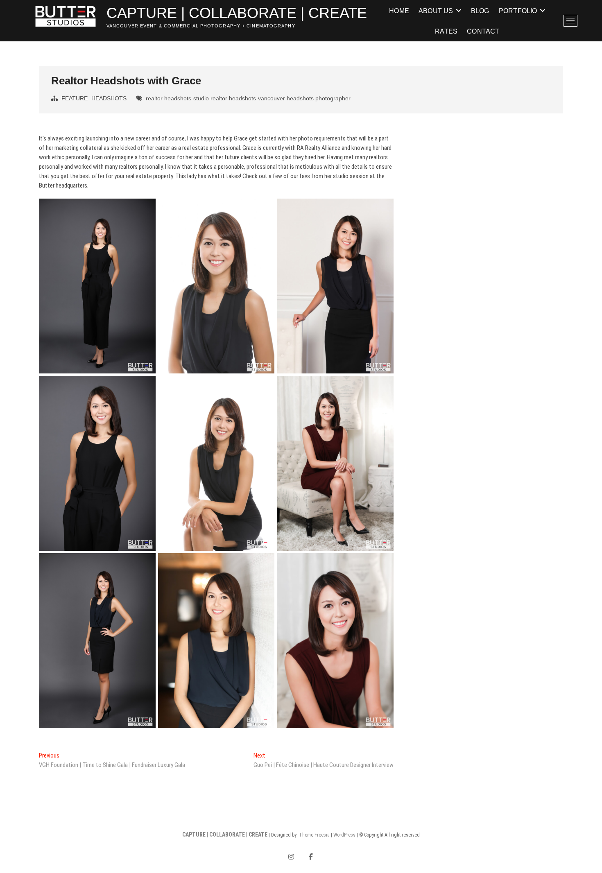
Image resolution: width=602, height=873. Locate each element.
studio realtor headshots (224, 98)
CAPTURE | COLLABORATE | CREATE (236, 13)
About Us (436, 10)
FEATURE (74, 98)
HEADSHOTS (109, 98)
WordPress (344, 835)
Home (399, 10)
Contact (483, 30)
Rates (446, 30)
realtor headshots (168, 98)
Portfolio (518, 10)
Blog (480, 10)
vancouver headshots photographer (304, 98)
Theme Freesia (314, 835)
